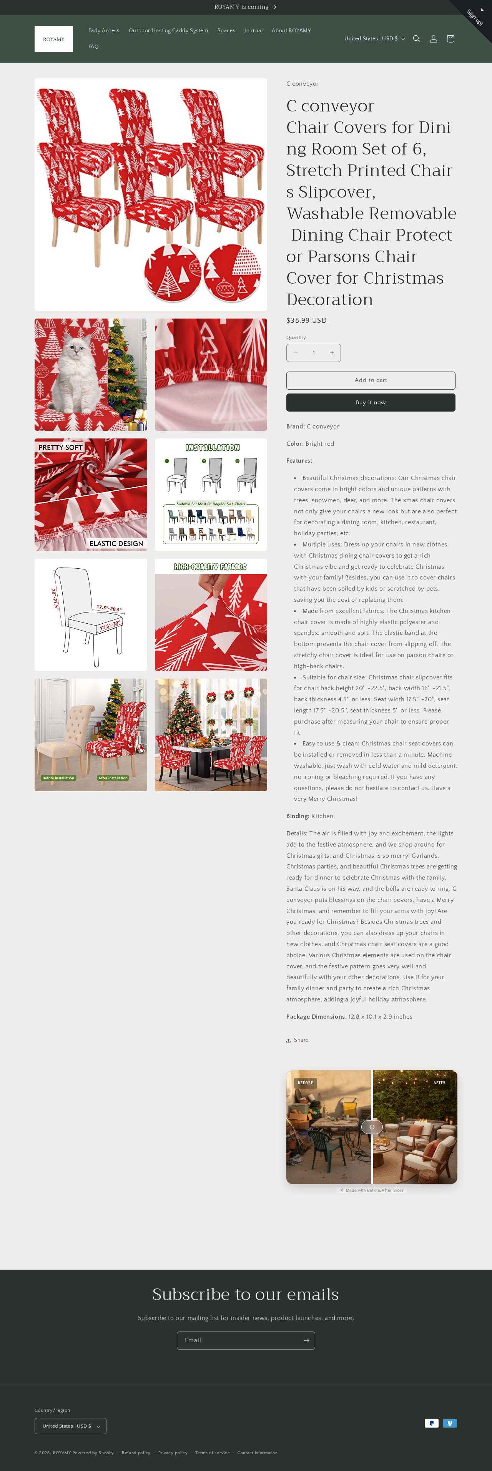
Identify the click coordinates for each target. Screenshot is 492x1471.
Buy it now (371, 402)
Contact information (258, 1453)
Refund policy (136, 1453)
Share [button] (301, 1040)
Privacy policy (173, 1453)
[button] (416, 38)
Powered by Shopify (94, 1453)
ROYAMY (62, 1453)
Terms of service (212, 1453)
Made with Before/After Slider (375, 1190)
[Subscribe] (306, 1341)
